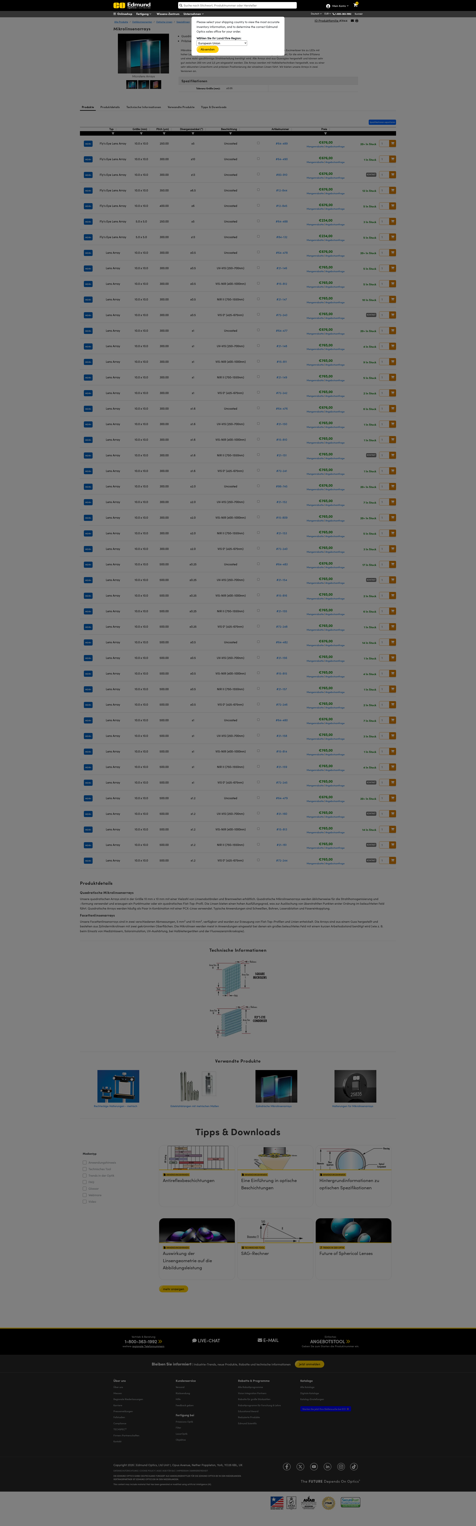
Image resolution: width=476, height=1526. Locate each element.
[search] (237, 5)
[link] (358, 3)
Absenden (208, 49)
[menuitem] (127, 14)
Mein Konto (338, 6)
